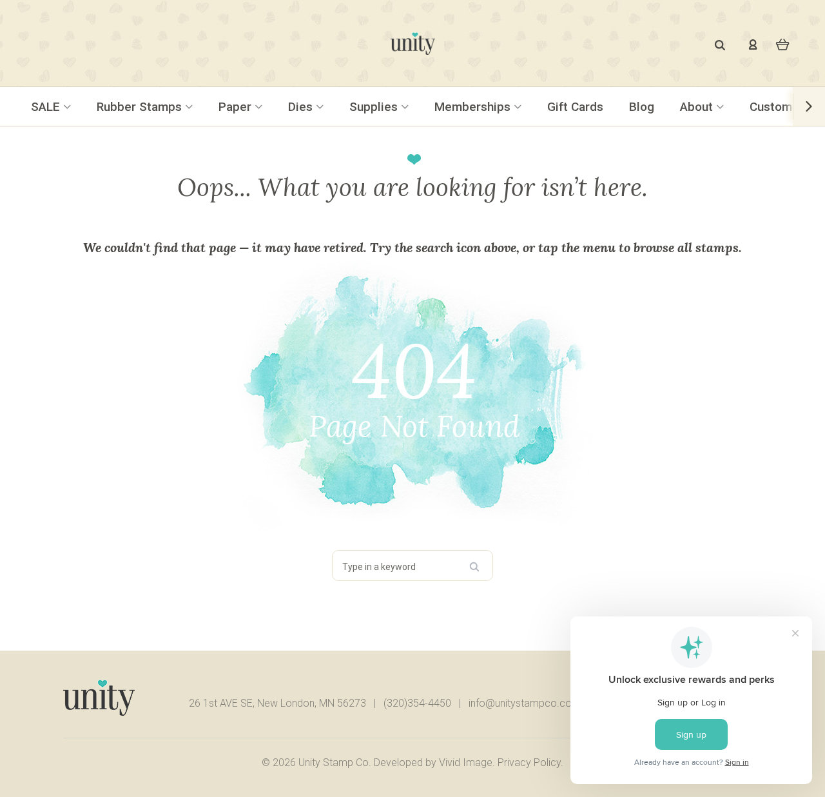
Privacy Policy (529, 762)
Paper (236, 106)
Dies (302, 106)
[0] (783, 43)
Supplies (375, 106)
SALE (47, 106)
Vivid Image (465, 762)
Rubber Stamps (141, 106)
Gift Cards (575, 106)
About (698, 106)
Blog (641, 106)
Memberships (474, 106)
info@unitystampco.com (525, 703)
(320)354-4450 (417, 703)
